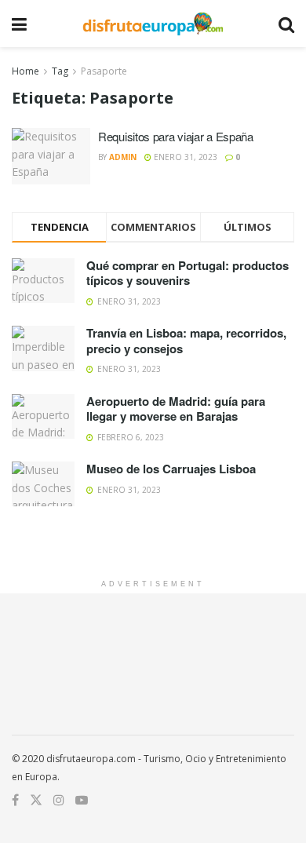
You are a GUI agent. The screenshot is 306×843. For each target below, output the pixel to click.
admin (123, 156)
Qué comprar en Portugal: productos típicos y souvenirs (187, 273)
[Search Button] (286, 23)
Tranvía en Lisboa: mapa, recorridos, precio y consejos (186, 340)
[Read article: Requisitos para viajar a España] (51, 156)
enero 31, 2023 (184, 156)
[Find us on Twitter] (36, 800)
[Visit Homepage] (152, 23)
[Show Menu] (19, 23)
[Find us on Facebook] (15, 800)
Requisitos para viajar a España (175, 136)
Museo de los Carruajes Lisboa (171, 468)
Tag (60, 71)
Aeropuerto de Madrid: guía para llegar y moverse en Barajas (175, 408)
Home (25, 71)
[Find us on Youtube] (81, 800)
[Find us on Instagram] (58, 800)
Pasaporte (104, 71)
